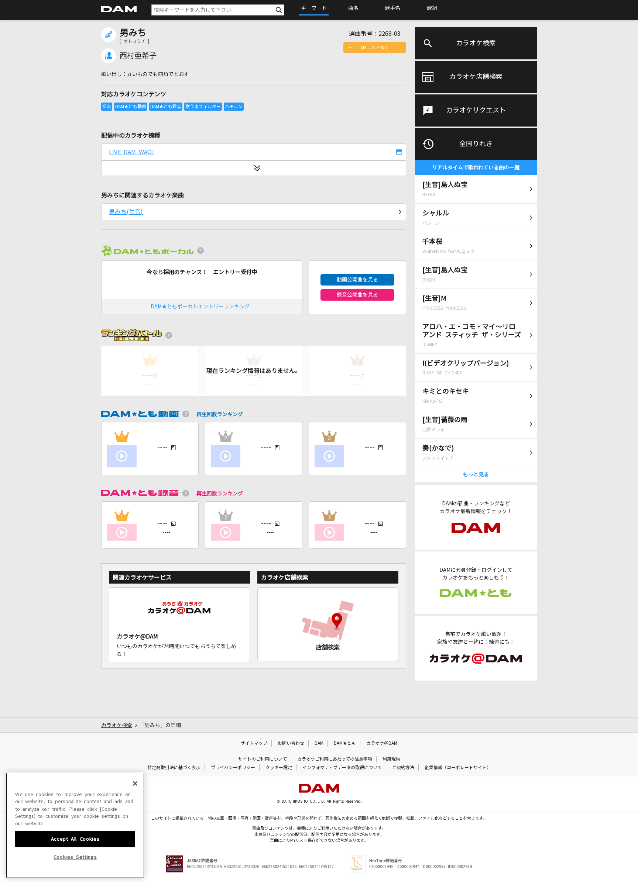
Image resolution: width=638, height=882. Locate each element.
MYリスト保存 (375, 47)
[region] (75, 825)
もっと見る (476, 474)
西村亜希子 (138, 55)
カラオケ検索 (476, 43)
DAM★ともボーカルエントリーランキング (200, 306)
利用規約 (391, 759)
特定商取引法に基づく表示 (173, 767)
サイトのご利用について (262, 759)
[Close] (135, 783)
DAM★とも (345, 743)
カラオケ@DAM (137, 636)
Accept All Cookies (75, 838)
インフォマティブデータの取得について (342, 767)
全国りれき (476, 144)
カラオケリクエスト (476, 110)
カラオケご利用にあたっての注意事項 (334, 759)
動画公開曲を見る (357, 279)
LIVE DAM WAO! (131, 152)
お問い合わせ (291, 743)
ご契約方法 (403, 767)
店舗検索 (328, 647)
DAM (319, 743)
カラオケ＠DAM (381, 743)
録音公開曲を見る (357, 294)
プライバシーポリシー (233, 767)
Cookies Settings (75, 857)
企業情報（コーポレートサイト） (458, 767)
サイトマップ (254, 743)
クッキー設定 (278, 767)
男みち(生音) (126, 212)
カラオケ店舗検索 (475, 76)
